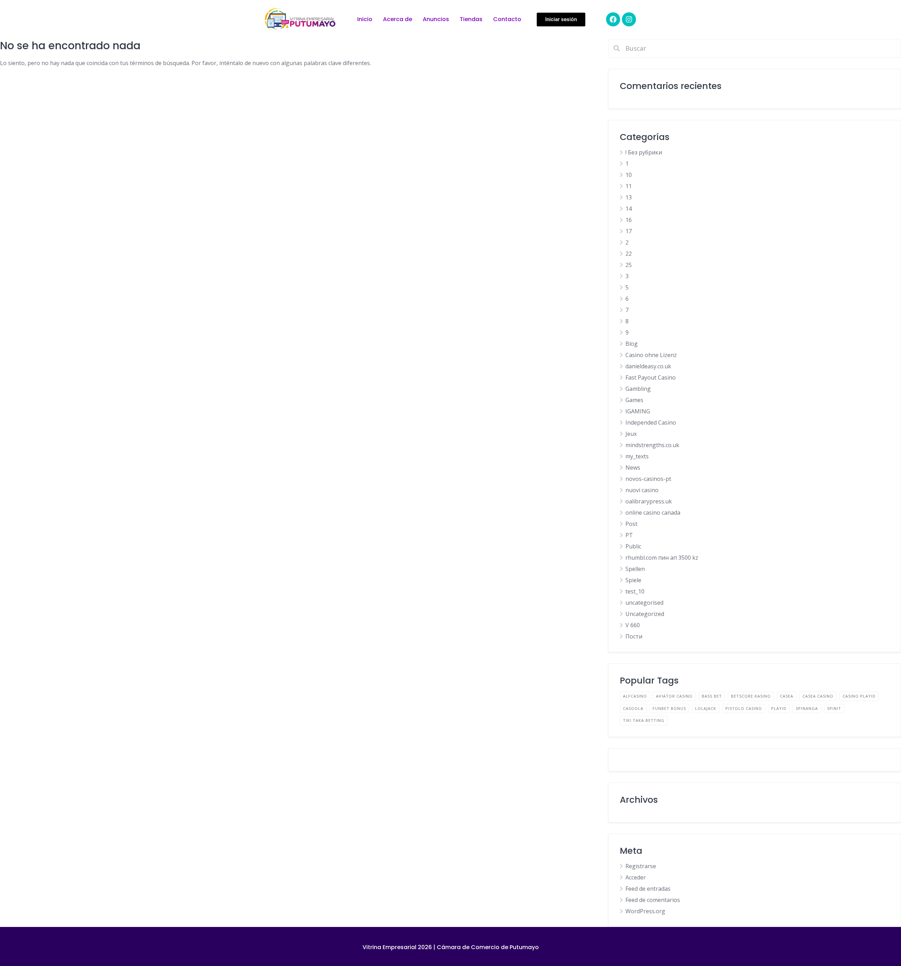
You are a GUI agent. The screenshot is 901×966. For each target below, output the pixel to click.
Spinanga (807, 708)
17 (628, 231)
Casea (786, 696)
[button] (561, 19)
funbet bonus (669, 708)
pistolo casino (743, 708)
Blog (631, 344)
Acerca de (397, 19)
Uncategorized (644, 614)
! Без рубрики (643, 152)
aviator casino (674, 696)
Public (633, 546)
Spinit (834, 708)
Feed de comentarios (652, 900)
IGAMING (637, 411)
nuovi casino (642, 490)
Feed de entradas (647, 888)
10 (628, 175)
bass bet (712, 696)
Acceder (635, 877)
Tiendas (471, 19)
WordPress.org (645, 911)
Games (634, 400)
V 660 (632, 625)
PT (629, 535)
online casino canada (652, 512)
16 (628, 220)
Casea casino (817, 696)
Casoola (633, 708)
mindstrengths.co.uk (652, 445)
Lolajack (705, 708)
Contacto (507, 19)
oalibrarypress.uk (648, 501)
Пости (633, 636)
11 (628, 186)
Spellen (635, 569)
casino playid (859, 696)
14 (628, 208)
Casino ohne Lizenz (651, 355)
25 (628, 265)
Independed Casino (650, 422)
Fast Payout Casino (650, 377)
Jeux (631, 434)
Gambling (638, 389)
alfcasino (635, 696)
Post (631, 524)
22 (628, 254)
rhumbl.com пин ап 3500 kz (661, 557)
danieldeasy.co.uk (648, 366)
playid (779, 708)
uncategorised (644, 602)
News (632, 467)
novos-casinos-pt (648, 479)
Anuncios (436, 19)
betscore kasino (751, 696)
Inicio (364, 19)
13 (628, 197)
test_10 (634, 591)
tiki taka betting (643, 720)
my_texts (637, 456)
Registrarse (640, 866)
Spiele (633, 580)
